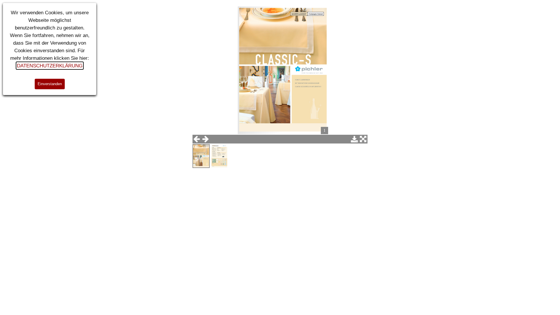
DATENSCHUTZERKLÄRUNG (50, 66)
